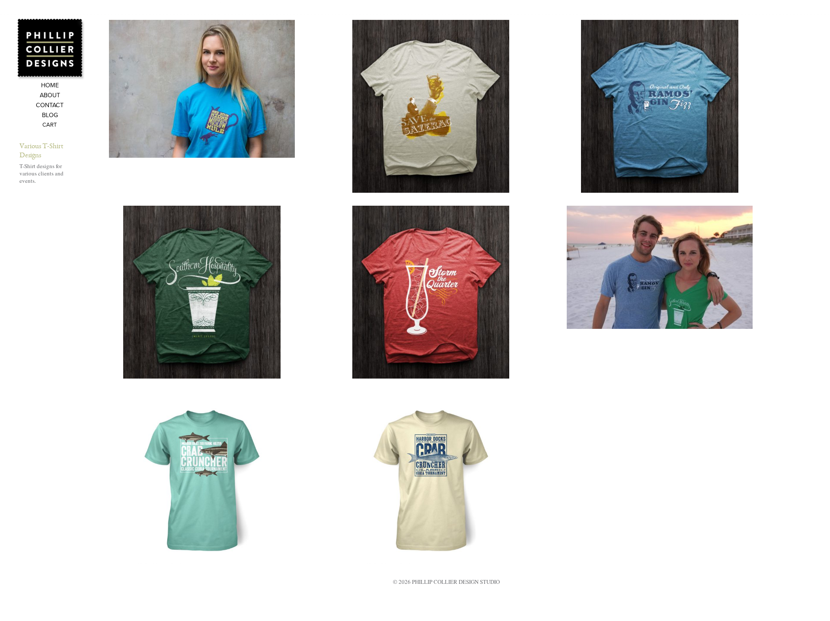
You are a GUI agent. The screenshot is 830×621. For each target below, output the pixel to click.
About (50, 96)
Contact (50, 105)
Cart (49, 125)
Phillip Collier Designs (51, 49)
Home (50, 86)
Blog (50, 115)
